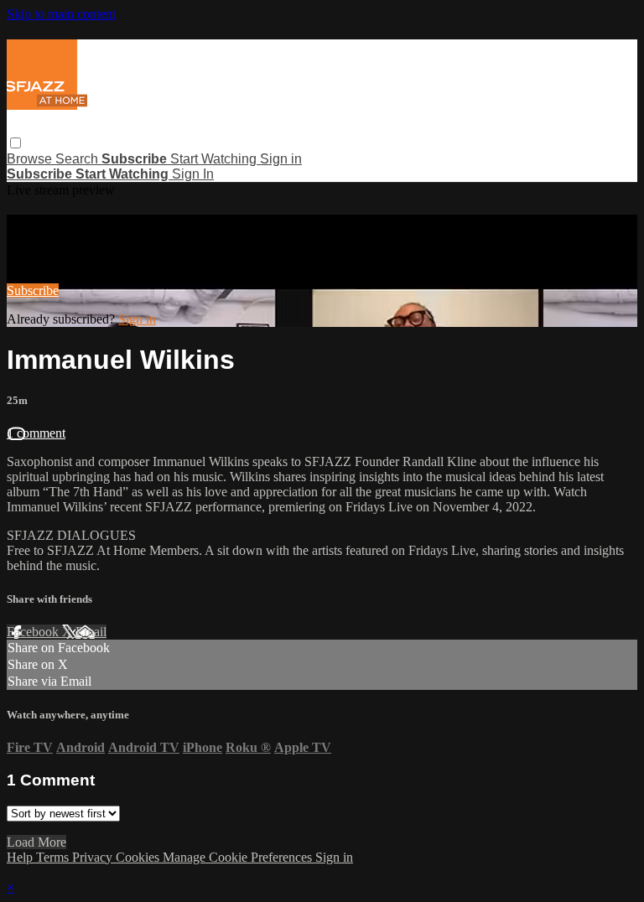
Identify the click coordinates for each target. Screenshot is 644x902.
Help (21, 857)
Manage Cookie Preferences (239, 857)
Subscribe (33, 290)
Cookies (139, 857)
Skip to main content (61, 14)
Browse (31, 159)
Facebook (34, 632)
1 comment (36, 433)
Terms (54, 857)
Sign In (193, 174)
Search (78, 159)
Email (90, 632)
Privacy (94, 857)
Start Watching (215, 159)
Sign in (281, 159)
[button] (15, 142)
